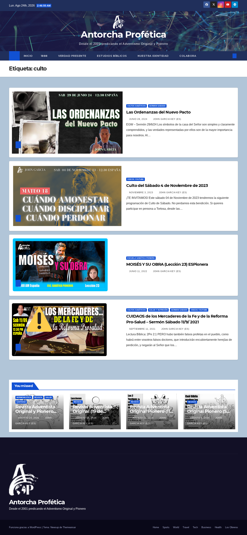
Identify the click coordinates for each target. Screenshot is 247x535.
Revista (38, 397)
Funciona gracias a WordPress (25, 527)
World (176, 527)
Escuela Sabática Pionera (141, 258)
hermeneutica (23, 397)
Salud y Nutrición (158, 310)
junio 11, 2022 (138, 271)
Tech (195, 527)
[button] (228, 55)
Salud (49, 397)
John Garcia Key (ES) (167, 119)
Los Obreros (231, 527)
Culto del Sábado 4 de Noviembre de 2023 (167, 185)
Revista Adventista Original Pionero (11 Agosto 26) (150, 411)
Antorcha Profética (123, 34)
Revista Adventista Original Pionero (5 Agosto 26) (207, 411)
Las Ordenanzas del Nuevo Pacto (158, 112)
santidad (21, 402)
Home (156, 527)
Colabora (187, 55)
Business (206, 527)
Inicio (28, 55)
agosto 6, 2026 (200, 418)
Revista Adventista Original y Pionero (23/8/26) (35, 411)
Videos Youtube (135, 179)
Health (218, 527)
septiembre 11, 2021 (142, 329)
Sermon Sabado (157, 106)
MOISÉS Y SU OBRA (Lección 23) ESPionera (167, 264)
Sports (166, 527)
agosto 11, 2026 (143, 418)
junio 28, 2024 (138, 119)
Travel (186, 527)
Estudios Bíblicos (112, 55)
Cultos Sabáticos (136, 106)
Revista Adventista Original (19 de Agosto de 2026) (92, 411)
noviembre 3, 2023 (141, 192)
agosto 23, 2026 (29, 418)
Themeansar (69, 527)
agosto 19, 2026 (86, 418)
